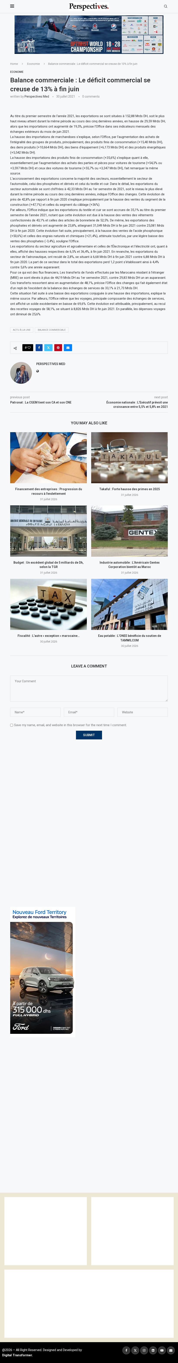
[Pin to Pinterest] (58, 347)
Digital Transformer (17, 1355)
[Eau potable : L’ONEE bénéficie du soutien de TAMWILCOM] (129, 604)
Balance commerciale (52, 330)
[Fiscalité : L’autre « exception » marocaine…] (48, 604)
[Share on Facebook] (39, 347)
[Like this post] (29, 347)
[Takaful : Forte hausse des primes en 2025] (129, 457)
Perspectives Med (37, 96)
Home (14, 63)
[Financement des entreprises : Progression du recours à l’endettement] (48, 457)
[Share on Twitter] (48, 347)
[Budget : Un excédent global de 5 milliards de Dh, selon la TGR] (48, 530)
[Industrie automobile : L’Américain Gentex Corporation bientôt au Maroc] (129, 530)
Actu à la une (21, 330)
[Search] (165, 6)
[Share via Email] (68, 347)
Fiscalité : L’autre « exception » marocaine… (49, 636)
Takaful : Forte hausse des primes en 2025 (129, 489)
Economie (33, 63)
